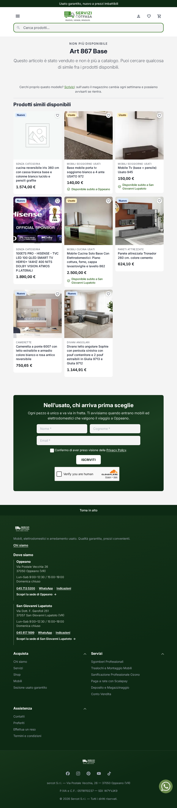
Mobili (17, 681)
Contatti (19, 716)
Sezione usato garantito (30, 687)
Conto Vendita (101, 694)
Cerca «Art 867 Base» (89, 78)
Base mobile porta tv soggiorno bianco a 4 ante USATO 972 (85, 172)
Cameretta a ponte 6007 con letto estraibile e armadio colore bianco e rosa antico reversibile (36, 353)
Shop (17, 674)
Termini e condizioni (27, 736)
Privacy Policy (116, 450)
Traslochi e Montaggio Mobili (111, 668)
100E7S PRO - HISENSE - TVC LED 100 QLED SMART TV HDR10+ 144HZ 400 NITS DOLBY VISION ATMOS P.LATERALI (37, 261)
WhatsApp (46, 588)
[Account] (138, 16)
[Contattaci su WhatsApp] (166, 786)
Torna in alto (88, 510)
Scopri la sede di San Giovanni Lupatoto (44, 638)
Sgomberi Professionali (107, 661)
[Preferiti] (149, 16)
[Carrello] (159, 16)
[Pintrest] (88, 773)
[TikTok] (109, 773)
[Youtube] (99, 773)
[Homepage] (78, 16)
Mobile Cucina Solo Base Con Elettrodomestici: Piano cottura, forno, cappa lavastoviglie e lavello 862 (88, 259)
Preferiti (18, 723)
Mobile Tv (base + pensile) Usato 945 (137, 170)
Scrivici (69, 87)
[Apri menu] (17, 16)
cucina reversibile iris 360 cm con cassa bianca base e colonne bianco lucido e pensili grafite (37, 174)
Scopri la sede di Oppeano (34, 594)
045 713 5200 (25, 588)
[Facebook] (68, 773)
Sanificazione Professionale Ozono (115, 674)
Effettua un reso (24, 729)
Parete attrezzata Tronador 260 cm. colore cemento (137, 255)
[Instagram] (78, 773)
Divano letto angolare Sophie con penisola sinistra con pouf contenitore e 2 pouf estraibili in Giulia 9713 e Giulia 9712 (87, 355)
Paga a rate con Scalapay (109, 681)
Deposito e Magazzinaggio (110, 687)
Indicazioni (64, 588)
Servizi (18, 668)
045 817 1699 (25, 632)
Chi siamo (20, 545)
